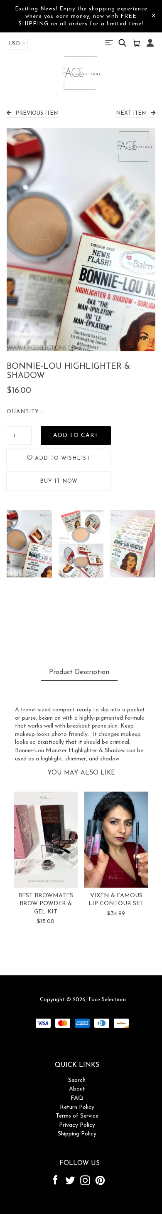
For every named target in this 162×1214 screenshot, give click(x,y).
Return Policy (77, 1107)
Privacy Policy (77, 1125)
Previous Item (37, 113)
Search (77, 1080)
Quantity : (25, 412)
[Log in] (150, 47)
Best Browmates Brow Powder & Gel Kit (45, 904)
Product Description (79, 672)
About (77, 1089)
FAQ (77, 1098)
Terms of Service (77, 1116)
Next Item (131, 113)
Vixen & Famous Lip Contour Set (116, 900)
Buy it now (59, 481)
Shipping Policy (77, 1134)
